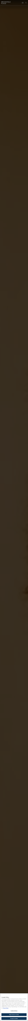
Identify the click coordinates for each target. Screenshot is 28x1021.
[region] (14, 1007)
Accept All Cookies (14, 1018)
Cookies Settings (14, 1010)
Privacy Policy (5, 1008)
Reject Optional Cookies (14, 1014)
